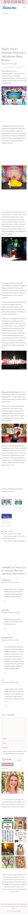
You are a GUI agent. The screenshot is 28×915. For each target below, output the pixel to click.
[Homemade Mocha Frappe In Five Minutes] (20, 849)
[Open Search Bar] (24, 7)
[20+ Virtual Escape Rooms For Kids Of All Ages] (7, 849)
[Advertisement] (14, 32)
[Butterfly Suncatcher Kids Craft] (7, 862)
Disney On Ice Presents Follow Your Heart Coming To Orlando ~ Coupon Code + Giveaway (6, 523)
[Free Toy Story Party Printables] (7, 823)
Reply (5, 601)
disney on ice (12, 533)
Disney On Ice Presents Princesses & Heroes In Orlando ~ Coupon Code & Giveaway (6, 508)
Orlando (10, 531)
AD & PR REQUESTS (22, 904)
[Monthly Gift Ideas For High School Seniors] (20, 836)
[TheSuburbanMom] (9, 7)
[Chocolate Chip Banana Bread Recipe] (20, 862)
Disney (6, 531)
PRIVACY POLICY (14, 906)
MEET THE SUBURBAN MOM (8, 904)
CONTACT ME (5, 906)
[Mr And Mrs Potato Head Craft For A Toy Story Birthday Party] (20, 823)
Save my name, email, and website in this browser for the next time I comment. (14, 752)
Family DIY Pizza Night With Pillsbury (15, 541)
